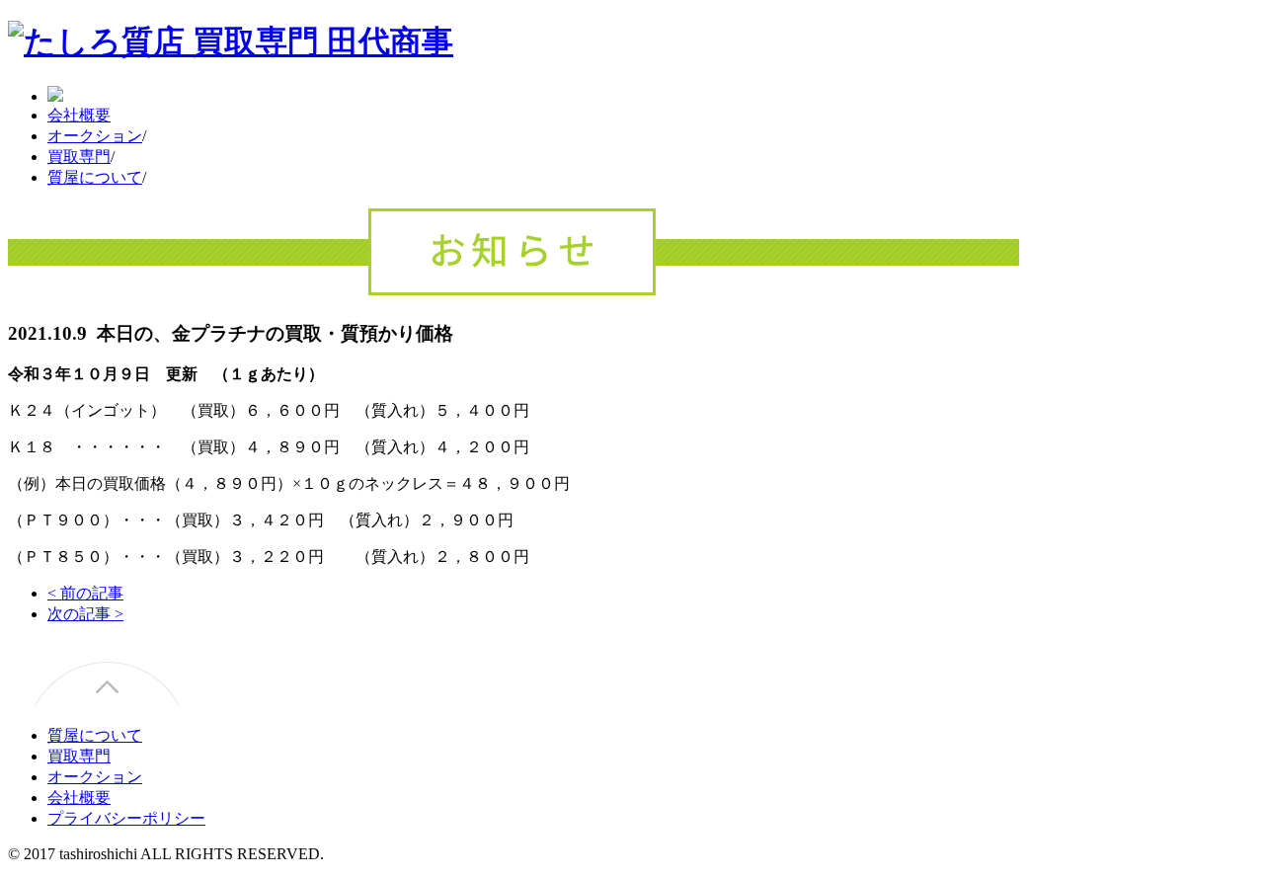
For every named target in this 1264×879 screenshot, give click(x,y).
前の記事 (85, 593)
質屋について (94, 177)
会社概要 (79, 115)
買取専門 (79, 156)
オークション (94, 135)
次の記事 (85, 613)
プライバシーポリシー (126, 818)
